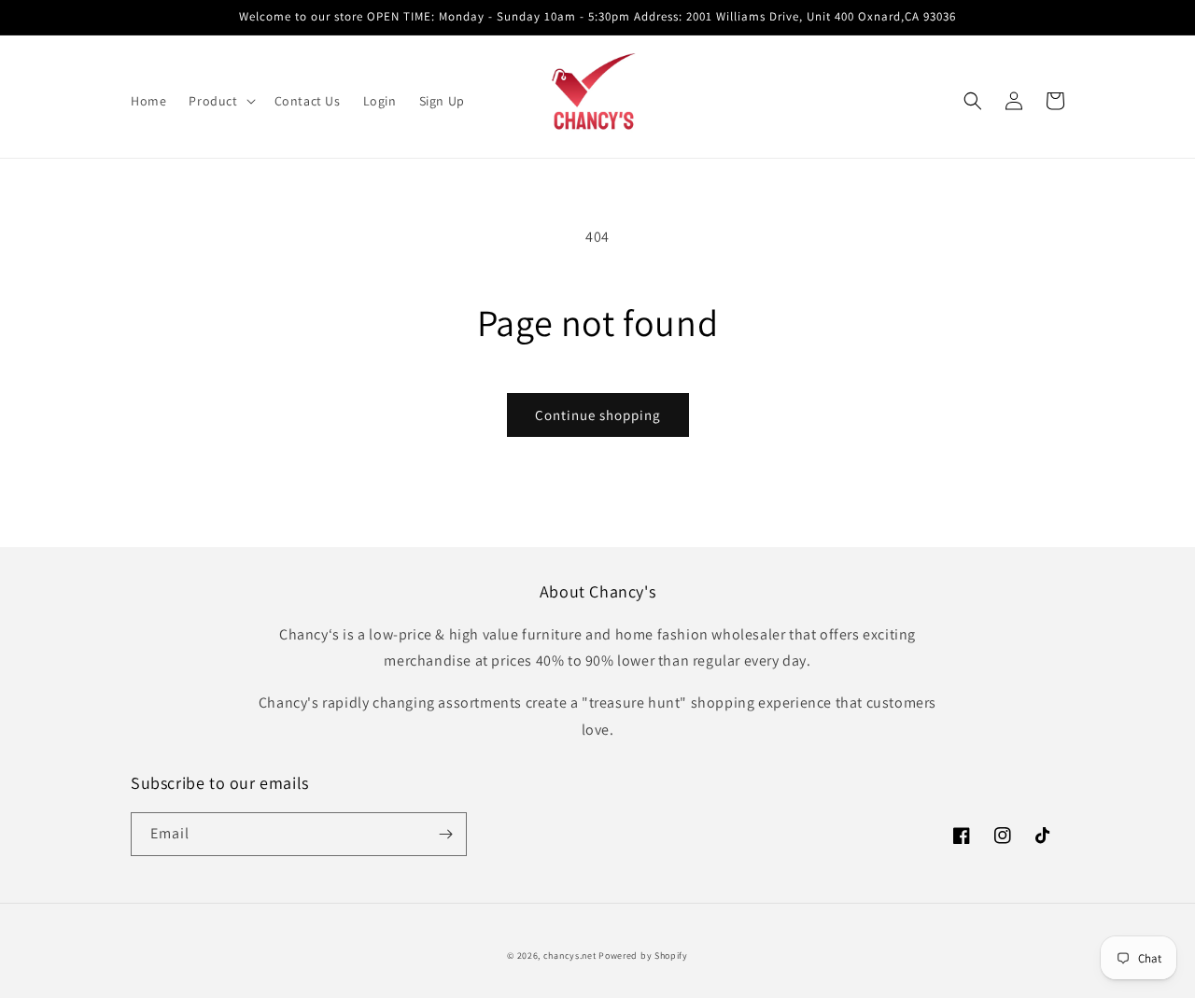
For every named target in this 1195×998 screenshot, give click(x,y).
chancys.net (570, 955)
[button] (219, 100)
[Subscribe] (445, 834)
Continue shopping (598, 415)
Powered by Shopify (643, 955)
